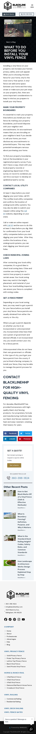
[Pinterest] (14, 619)
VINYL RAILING (11, 695)
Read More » (21, 508)
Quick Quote (10, 14)
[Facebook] (5, 619)
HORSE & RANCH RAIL (14, 673)
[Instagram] (18, 619)
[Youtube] (23, 619)
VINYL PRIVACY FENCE (14, 651)
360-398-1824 (27, 14)
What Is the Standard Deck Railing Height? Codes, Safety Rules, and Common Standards (24, 544)
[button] (10, 433)
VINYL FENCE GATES (13, 712)
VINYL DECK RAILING (13, 708)
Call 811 (10, 225)
